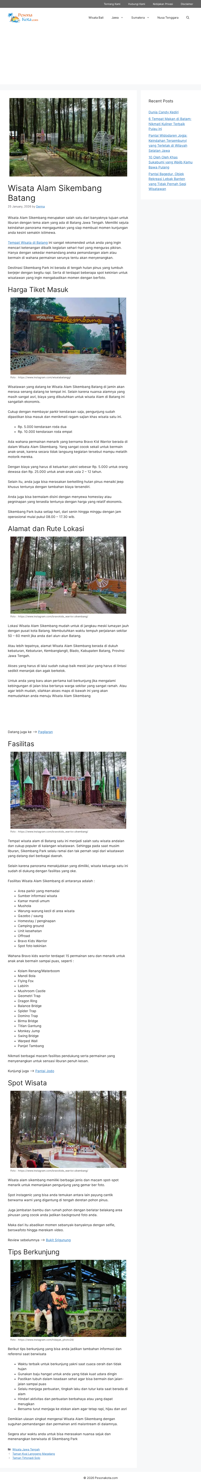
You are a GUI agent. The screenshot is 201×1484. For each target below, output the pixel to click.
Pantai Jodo (44, 1071)
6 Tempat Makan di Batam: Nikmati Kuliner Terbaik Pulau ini (170, 124)
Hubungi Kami (136, 3)
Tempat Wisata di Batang (28, 243)
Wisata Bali (96, 17)
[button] (187, 18)
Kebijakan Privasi (163, 3)
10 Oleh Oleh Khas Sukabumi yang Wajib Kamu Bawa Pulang (171, 162)
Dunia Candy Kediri (164, 112)
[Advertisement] (100, 56)
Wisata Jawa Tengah (26, 1449)
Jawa (115, 17)
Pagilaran (45, 732)
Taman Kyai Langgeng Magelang (33, 1453)
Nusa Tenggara (167, 17)
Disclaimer (187, 3)
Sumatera (138, 17)
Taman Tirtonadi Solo (26, 1457)
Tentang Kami (112, 3)
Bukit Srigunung (58, 1240)
